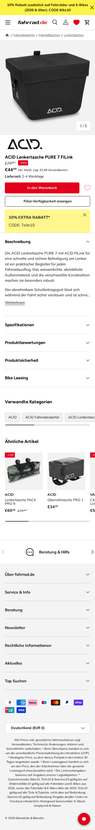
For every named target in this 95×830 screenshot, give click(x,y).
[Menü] (7, 22)
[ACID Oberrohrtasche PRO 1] (66, 471)
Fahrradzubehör (24, 35)
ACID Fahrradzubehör (42, 417)
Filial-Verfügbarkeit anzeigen (48, 201)
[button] (76, 22)
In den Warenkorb (42, 188)
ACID (12, 417)
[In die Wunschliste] (84, 187)
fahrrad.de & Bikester (30, 818)
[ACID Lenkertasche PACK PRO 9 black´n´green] (24, 471)
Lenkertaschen (74, 35)
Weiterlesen (15, 302)
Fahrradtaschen (49, 35)
